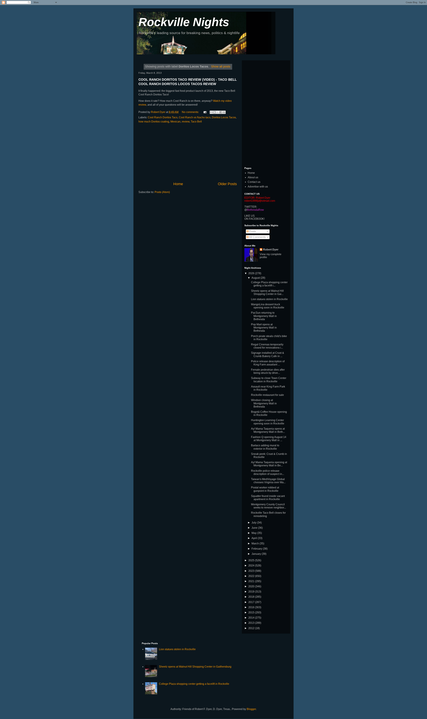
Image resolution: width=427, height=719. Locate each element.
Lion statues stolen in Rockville (269, 299)
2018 (251, 596)
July (254, 522)
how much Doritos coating (153, 121)
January (257, 553)
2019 (251, 591)
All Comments (257, 237)
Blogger (251, 709)
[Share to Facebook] (221, 112)
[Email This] (211, 112)
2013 (251, 622)
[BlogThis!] (214, 112)
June (255, 527)
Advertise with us (258, 186)
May (254, 533)
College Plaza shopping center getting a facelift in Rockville (194, 683)
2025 (251, 560)
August (256, 277)
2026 (251, 273)
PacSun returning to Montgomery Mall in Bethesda (264, 315)
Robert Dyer (270, 249)
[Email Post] (204, 112)
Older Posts (227, 184)
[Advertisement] (187, 152)
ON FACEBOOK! (254, 218)
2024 (251, 565)
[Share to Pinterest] (224, 112)
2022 (251, 576)
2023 (251, 570)
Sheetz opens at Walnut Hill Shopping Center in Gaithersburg (195, 666)
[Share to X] (217, 112)
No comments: (190, 112)
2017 (251, 602)
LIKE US (249, 215)
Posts (252, 231)
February (257, 548)
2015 (251, 612)
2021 (251, 581)
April (255, 538)
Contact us (254, 181)
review (185, 121)
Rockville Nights (183, 22)
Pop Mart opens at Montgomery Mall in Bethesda (264, 327)
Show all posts (220, 66)
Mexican (175, 121)
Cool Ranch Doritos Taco (162, 117)
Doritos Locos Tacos (224, 117)
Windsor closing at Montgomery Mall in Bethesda (264, 403)
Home (178, 184)
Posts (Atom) (162, 192)
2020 (251, 586)
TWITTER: (250, 206)
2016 (251, 607)
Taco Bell (196, 121)
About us (253, 177)
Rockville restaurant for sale (267, 395)
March (256, 543)
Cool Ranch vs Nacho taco (194, 117)
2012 (251, 628)
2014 (251, 617)
